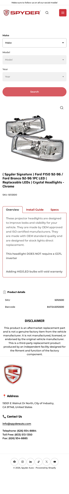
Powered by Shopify (46, 467)
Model (6, 52)
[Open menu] (62, 12)
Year (5, 69)
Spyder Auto (27, 467)
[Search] (47, 12)
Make (6, 35)
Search (34, 91)
